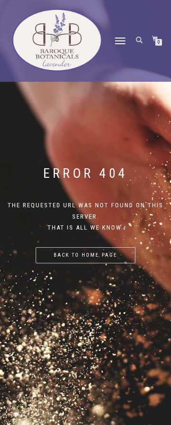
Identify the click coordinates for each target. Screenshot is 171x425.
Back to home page (85, 255)
